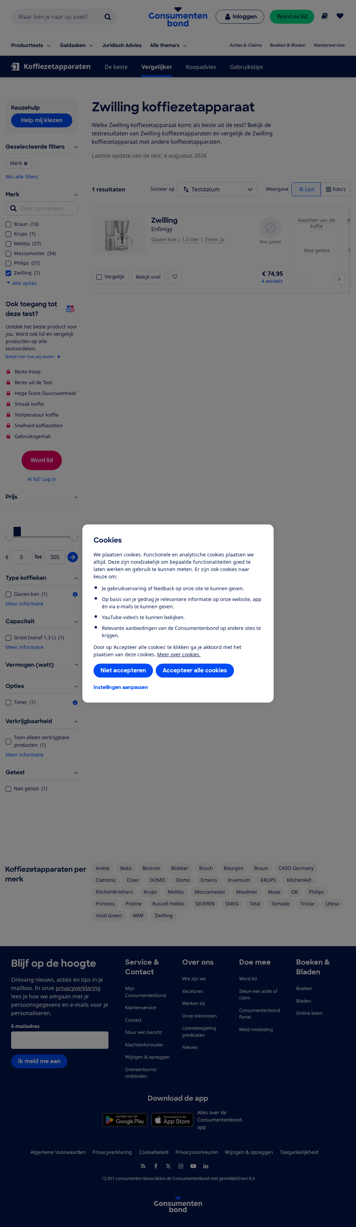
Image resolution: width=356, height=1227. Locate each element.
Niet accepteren (123, 670)
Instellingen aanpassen (121, 687)
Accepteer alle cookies (195, 670)
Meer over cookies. (179, 654)
